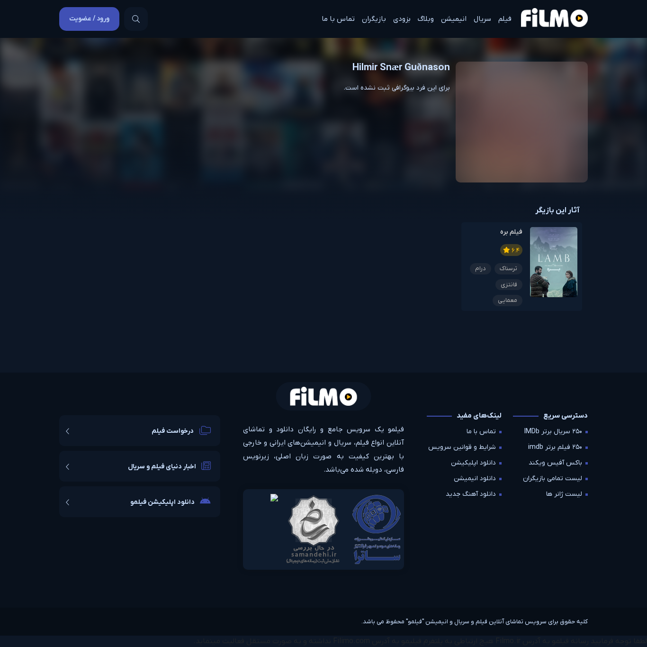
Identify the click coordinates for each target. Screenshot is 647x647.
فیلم (505, 19)
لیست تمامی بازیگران (552, 478)
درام (480, 268)
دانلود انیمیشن (475, 478)
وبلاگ (426, 19)
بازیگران (374, 19)
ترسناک (508, 268)
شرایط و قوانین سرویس (462, 447)
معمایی (507, 300)
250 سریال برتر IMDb (553, 431)
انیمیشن (454, 19)
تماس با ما (338, 19)
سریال (482, 19)
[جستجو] (136, 19)
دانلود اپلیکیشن (473, 462)
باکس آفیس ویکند (555, 462)
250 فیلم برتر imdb (555, 447)
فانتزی (509, 285)
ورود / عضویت (89, 18)
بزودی (402, 19)
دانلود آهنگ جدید (471, 494)
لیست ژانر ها (564, 494)
